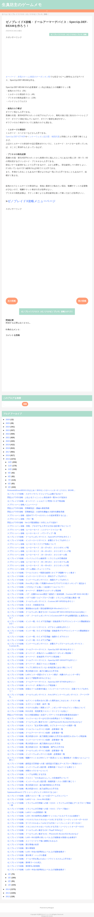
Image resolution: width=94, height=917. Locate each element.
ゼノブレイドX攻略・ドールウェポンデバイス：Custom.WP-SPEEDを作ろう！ (41, 601)
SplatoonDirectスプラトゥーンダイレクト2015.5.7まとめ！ (32, 792)
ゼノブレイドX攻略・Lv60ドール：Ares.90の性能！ (29, 799)
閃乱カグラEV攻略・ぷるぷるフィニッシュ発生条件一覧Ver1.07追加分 (37, 497)
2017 (8, 452)
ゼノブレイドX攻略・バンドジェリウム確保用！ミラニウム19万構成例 (37, 558)
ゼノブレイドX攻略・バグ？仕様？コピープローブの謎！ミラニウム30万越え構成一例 (43, 598)
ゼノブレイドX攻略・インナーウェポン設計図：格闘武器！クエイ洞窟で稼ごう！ (41, 781)
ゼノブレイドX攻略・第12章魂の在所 (23, 844)
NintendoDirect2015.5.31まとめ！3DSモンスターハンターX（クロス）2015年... (41, 490)
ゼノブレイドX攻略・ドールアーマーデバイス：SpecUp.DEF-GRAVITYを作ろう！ (42, 660)
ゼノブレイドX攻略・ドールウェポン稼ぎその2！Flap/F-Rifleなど (35, 830)
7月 (9, 480)
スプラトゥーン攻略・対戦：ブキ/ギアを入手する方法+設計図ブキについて (39, 526)
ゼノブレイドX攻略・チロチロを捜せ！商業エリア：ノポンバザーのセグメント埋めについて (46, 708)
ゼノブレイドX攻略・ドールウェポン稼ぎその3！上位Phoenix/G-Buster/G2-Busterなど (44, 722)
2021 (8, 437)
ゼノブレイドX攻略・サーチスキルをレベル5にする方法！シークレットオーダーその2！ (44, 823)
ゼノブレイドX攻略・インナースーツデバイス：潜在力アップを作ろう (37, 576)
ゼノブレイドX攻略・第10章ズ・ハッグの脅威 (26, 855)
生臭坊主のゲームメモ (22, 4)
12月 (10, 462)
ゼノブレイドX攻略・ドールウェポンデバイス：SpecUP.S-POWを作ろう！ (39, 537)
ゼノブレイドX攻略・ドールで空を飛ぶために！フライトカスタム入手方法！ (39, 859)
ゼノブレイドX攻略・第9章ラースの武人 (24, 862)
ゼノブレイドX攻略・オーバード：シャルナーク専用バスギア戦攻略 (36, 501)
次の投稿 (12, 301)
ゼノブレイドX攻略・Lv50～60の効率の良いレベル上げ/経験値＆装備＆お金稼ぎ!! (42, 837)
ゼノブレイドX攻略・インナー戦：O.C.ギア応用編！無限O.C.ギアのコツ (38, 637)
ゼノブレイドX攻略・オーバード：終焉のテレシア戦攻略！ (32, 685)
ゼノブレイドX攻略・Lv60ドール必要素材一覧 (27, 812)
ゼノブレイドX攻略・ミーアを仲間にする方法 (26, 774)
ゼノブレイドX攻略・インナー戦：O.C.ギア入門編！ (29, 640)
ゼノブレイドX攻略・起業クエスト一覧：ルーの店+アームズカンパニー (37, 796)
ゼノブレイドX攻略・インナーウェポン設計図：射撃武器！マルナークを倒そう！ (41, 767)
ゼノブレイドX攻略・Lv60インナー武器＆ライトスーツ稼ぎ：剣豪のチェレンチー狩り (43, 674)
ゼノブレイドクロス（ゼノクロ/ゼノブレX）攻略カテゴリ (47, 311)
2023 (8, 430)
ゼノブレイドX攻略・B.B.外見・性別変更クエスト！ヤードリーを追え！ (38, 711)
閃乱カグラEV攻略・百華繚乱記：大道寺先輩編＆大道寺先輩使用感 (35, 512)
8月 (9, 476)
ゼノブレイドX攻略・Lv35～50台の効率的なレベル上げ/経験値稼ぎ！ (36, 852)
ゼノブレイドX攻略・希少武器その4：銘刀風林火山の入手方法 (33, 743)
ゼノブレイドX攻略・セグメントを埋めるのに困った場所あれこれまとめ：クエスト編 (43, 700)
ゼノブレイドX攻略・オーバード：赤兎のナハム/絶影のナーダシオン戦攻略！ (40, 653)
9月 (9, 473)
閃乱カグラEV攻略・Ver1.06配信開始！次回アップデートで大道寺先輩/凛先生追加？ (43, 715)
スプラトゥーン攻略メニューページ (22, 505)
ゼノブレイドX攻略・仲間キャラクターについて (27, 771)
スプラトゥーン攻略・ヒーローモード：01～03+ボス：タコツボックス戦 (38, 565)
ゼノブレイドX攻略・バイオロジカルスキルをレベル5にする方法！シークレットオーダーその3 (47, 819)
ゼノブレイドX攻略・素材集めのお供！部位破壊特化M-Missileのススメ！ (38, 608)
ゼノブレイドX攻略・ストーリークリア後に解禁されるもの (32, 841)
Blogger (51, 907)
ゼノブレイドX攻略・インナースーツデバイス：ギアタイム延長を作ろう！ (38, 627)
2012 (8, 896)
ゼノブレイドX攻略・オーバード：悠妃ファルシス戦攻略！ (32, 664)
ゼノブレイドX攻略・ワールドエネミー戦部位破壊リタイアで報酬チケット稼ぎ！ (41, 573)
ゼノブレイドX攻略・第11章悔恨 (21, 848)
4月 (9, 874)
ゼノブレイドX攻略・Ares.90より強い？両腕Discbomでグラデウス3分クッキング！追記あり (46, 583)
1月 (9, 885)
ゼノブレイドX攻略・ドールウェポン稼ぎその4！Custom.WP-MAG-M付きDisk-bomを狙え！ (47, 612)
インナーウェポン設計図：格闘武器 (43, 137)
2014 (8, 889)
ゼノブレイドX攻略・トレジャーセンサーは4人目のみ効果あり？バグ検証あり (40, 718)
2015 (8, 459)
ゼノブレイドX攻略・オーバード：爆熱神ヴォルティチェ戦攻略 (34, 591)
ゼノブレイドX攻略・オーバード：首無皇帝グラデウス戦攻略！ (34, 657)
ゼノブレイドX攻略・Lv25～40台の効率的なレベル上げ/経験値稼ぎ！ (36, 870)
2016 (8, 455)
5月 (9, 487)
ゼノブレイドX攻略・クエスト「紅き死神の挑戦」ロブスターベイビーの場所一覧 (41, 725)
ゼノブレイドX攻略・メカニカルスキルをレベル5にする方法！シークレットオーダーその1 (45, 827)
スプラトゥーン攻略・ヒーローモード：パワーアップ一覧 (31, 533)
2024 (8, 427)
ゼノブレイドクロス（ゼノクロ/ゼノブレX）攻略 (69, 34)
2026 (8, 419)
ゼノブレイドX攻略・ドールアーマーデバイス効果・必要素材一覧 (35, 733)
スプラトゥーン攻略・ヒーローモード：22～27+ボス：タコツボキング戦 (38, 548)
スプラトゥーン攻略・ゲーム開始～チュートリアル (28, 569)
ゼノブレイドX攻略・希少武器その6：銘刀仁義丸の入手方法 (32, 671)
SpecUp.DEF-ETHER (15, 137)
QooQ (51, 916)
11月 (10, 466)
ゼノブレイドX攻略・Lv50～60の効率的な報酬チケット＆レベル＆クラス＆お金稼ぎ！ (43, 816)
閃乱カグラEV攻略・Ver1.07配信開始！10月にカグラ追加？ (32, 522)
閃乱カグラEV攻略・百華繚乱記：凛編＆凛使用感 (28, 508)
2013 (8, 893)
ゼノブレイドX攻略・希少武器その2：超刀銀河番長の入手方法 (33, 785)
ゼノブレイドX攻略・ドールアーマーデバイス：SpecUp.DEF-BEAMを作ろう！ (41, 649)
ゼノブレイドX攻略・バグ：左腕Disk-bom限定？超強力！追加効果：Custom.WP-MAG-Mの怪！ (48, 594)
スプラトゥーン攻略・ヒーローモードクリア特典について (31, 544)
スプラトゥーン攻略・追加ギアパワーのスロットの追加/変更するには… (37, 515)
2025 (8, 423)
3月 (9, 878)
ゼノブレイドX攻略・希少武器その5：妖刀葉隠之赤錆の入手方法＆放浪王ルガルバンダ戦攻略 (47, 736)
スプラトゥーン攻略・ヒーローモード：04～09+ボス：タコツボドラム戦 (38, 562)
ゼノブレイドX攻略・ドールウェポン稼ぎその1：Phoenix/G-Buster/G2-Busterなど (42, 834)
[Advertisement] (47, 56)
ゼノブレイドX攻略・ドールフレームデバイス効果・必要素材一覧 (35, 729)
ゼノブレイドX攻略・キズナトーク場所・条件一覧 (28, 704)
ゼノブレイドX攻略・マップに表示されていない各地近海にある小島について (39, 667)
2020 (8, 441)
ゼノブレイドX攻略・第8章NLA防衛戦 (23, 866)
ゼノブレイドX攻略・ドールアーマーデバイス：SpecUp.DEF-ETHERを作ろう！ (41, 682)
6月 (9, 483)
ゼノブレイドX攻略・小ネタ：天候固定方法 (25, 605)
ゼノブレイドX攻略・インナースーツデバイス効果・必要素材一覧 (35, 740)
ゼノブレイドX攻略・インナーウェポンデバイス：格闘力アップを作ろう (38, 580)
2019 (8, 445)
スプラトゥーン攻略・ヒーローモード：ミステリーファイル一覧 (34, 530)
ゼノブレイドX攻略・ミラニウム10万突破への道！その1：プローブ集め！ (38, 809)
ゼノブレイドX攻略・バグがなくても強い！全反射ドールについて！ (36, 587)
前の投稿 (82, 301)
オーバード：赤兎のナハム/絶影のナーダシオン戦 (28, 77)
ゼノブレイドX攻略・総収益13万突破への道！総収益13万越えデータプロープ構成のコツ (44, 763)
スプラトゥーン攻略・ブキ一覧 (20, 519)
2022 (8, 434)
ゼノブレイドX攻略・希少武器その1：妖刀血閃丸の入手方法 (32, 789)
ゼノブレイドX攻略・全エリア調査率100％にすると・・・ (32, 678)
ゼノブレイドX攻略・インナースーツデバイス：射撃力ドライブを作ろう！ (38, 540)
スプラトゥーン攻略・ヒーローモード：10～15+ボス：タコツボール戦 (37, 555)
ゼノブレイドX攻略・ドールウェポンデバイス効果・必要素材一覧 (35, 751)
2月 (9, 881)
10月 (10, 469)
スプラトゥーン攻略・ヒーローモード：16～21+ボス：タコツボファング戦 (39, 551)
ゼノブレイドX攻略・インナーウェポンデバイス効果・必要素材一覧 (36, 754)
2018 (8, 448)
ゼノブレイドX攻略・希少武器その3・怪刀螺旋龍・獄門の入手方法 (35, 747)
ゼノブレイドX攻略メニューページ (32, 201)
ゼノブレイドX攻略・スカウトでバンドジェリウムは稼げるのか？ (35, 494)
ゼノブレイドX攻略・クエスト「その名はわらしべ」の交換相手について (38, 778)
